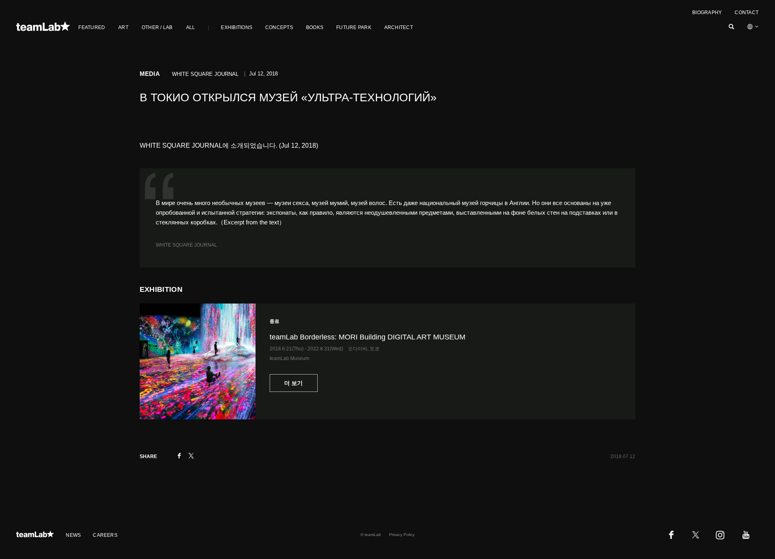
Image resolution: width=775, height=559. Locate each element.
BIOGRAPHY (707, 12)
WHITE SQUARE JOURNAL (186, 245)
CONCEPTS (279, 27)
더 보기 (293, 383)
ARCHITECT (398, 27)
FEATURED (91, 27)
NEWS (73, 535)
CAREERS (105, 535)
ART (123, 27)
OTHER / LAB (157, 27)
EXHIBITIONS (236, 27)
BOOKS (314, 27)
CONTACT (746, 12)
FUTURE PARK (353, 27)
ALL (190, 27)
